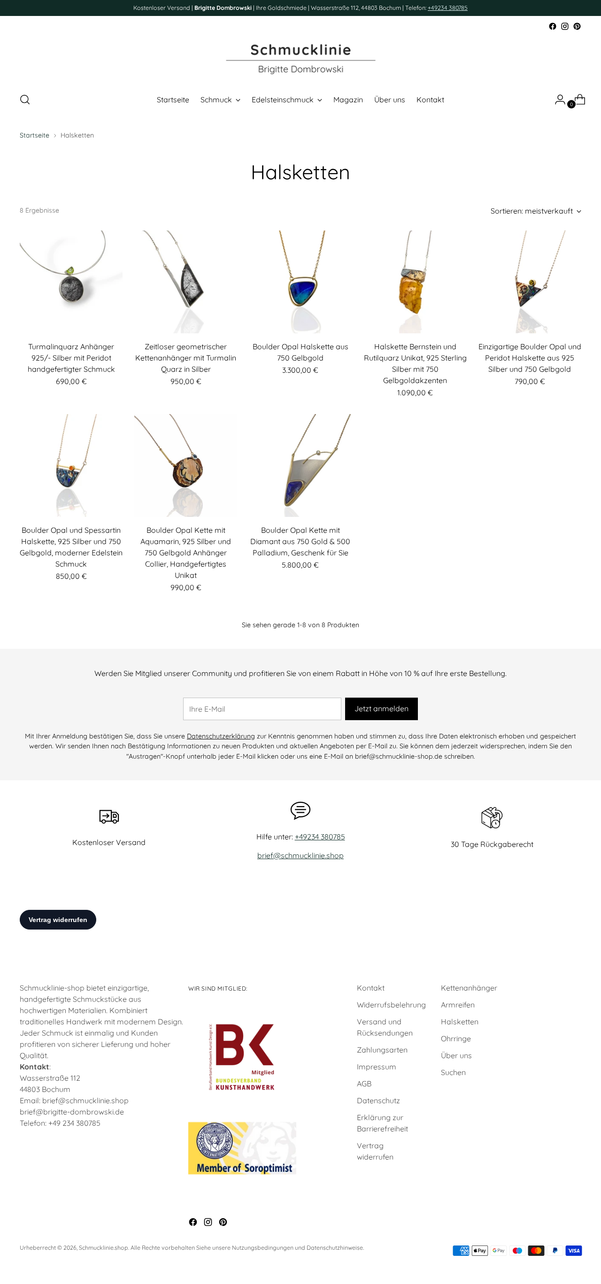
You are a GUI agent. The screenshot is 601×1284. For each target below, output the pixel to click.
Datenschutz (378, 1100)
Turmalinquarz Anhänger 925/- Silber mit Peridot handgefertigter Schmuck (71, 358)
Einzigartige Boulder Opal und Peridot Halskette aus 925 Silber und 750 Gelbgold (529, 358)
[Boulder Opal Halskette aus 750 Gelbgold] (300, 282)
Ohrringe (456, 1038)
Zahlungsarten (382, 1049)
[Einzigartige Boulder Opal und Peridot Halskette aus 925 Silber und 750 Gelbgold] (529, 282)
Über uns (456, 1055)
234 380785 (81, 1123)
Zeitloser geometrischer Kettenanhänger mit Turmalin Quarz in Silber (185, 358)
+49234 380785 (448, 7)
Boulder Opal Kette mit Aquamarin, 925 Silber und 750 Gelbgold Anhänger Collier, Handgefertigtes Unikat (185, 552)
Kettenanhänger (469, 987)
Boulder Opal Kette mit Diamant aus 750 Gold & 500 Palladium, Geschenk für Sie (300, 541)
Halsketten (459, 1021)
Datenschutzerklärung (221, 736)
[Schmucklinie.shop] (300, 58)
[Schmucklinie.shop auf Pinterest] (577, 26)
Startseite (34, 135)
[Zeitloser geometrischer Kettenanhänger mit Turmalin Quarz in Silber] (185, 282)
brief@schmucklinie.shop (300, 855)
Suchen (453, 1072)
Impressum (376, 1066)
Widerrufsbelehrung (391, 1004)
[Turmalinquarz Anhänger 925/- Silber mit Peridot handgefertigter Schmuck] (71, 282)
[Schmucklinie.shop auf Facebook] (552, 26)
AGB (364, 1083)
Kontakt (371, 987)
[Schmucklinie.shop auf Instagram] (565, 26)
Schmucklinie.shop (103, 1247)
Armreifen (458, 1004)
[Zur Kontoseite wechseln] (556, 99)
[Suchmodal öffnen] (24, 99)
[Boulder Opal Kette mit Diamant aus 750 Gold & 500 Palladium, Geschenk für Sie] (300, 465)
